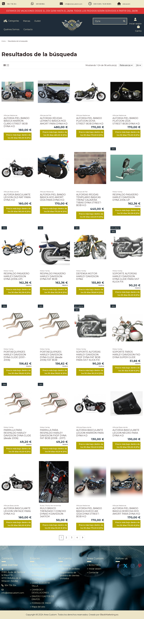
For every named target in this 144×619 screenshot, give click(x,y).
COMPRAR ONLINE (42, 568)
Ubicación (126, 4)
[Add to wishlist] (31, 75)
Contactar (93, 572)
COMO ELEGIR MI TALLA (41, 584)
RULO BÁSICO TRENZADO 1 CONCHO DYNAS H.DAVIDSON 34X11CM (53, 512)
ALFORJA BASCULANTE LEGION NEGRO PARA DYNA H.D (125, 433)
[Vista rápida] (31, 85)
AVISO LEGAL (38, 565)
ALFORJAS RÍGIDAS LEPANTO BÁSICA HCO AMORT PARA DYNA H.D (54, 121)
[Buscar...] (124, 21)
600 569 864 (40, 4)
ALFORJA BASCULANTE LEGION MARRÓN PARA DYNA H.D (90, 433)
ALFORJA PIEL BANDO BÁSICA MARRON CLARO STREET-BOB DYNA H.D (16, 122)
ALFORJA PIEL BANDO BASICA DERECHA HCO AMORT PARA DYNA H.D (126, 511)
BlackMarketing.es (109, 614)
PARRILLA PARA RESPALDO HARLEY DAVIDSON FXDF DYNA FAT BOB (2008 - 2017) (53, 434)
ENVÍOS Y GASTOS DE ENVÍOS (43, 598)
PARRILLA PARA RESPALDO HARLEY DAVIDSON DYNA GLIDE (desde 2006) (17, 434)
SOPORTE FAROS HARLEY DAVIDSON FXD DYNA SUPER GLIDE (126, 354)
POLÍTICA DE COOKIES (43, 579)
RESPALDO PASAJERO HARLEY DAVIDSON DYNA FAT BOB (53, 276)
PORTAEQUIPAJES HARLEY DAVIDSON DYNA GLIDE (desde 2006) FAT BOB (51, 355)
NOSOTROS (95, 565)
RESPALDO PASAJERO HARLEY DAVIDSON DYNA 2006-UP (125, 197)
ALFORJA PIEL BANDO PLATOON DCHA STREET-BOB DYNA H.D (89, 121)
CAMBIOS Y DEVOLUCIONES (40, 591)
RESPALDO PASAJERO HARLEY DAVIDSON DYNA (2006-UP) (16, 276)
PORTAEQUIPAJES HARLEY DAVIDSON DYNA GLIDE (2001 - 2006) (15, 355)
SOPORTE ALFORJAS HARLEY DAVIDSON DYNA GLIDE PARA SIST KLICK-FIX (125, 277)
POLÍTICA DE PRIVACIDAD (38, 574)
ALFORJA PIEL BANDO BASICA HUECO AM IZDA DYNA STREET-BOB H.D (89, 512)
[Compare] (31, 80)
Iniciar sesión (95, 568)
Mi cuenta (65, 565)
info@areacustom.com (73, 4)
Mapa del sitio (38, 606)
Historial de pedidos (69, 568)
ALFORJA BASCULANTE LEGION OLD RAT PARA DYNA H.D (17, 197)
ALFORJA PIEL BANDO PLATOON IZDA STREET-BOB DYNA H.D (126, 121)
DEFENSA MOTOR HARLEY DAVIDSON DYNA (87, 276)
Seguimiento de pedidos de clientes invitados (69, 575)
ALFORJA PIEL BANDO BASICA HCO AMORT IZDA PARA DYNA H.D (53, 197)
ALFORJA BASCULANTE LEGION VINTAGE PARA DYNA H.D (17, 511)
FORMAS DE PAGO (41, 603)
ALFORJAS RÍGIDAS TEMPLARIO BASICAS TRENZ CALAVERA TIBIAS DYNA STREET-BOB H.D (89, 200)
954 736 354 (11, 4)
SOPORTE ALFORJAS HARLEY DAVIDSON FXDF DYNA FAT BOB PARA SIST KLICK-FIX (88, 355)
